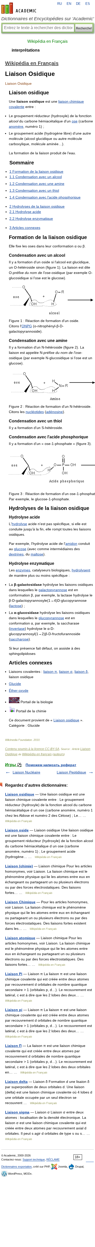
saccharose (19, 639)
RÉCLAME (53, 1159)
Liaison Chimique (20, 902)
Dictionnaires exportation (16, 1166)
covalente (16, 107)
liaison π (50, 672)
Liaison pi (13, 1010)
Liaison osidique (66, 720)
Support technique (34, 1159)
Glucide (15, 684)
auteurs (58, 754)
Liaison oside (17, 830)
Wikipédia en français (37, 754)
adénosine (54, 412)
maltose (37, 554)
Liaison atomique (20, 938)
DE (78, 4)
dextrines (16, 554)
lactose (16, 606)
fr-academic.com (19, 8)
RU (59, 4)
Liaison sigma (17, 1112)
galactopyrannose (53, 590)
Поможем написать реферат (51, 765)
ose (75, 121)
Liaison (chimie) (19, 866)
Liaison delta (16, 1082)
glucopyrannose (51, 618)
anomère (16, 126)
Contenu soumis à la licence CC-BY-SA (32, 749)
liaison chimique (71, 101)
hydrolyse (19, 524)
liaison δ (81, 672)
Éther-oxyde (18, 691)
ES (87, 4)
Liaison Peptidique (71, 772)
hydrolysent (81, 570)
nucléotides (35, 412)
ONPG (27, 326)
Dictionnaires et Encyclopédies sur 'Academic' (47, 18)
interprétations (26, 50)
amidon (71, 544)
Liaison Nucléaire (26, 772)
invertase (17, 629)
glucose (20, 549)
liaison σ (65, 672)
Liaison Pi (13, 974)
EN (69, 4)
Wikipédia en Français (47, 41)
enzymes (23, 570)
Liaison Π (13, 1046)
